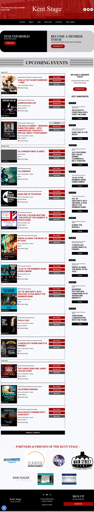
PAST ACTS (48, 22)
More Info (57, 84)
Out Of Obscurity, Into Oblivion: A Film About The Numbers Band (79, 203)
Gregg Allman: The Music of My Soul (79, 269)
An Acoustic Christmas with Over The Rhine (80, 112)
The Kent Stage (23, 88)
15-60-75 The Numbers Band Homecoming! (79, 180)
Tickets (80, 118)
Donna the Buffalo (77, 226)
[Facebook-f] (84, 9)
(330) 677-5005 (47, 505)
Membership (57, 80)
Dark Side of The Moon (80, 133)
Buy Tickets (56, 77)
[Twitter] (88, 9)
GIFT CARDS (70, 22)
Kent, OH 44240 (47, 501)
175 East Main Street (47, 499)
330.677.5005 (5, 10)
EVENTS (22, 22)
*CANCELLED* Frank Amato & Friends (79, 247)
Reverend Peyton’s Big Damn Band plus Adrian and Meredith (80, 293)
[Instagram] (91, 9)
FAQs (39, 22)
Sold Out (56, 123)
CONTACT (58, 22)
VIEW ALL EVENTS (33, 433)
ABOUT (31, 22)
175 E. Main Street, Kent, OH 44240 (13, 8)
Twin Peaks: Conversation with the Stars (79, 318)
